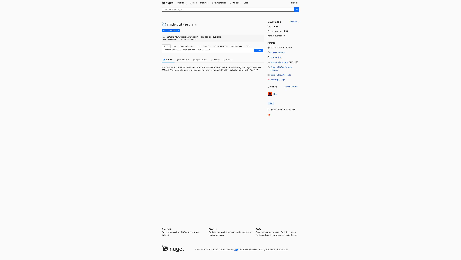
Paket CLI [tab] (207, 46)
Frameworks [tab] (183, 60)
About (215, 249)
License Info (275, 57)
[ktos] (270, 94)
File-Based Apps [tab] (236, 46)
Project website (277, 52)
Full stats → (294, 21)
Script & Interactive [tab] (221, 46)
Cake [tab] (247, 46)
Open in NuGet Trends (280, 75)
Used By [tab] (215, 60)
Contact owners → (291, 87)
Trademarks (282, 249)
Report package (277, 79)
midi (271, 103)
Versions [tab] (228, 60)
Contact (166, 229)
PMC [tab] (174, 46)
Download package (279, 62)
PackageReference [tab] (186, 46)
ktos (275, 94)
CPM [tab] (198, 46)
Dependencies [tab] (201, 60)
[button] (258, 50)
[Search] (296, 9)
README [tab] (169, 60)
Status (213, 229)
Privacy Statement (267, 249)
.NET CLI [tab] (166, 46)
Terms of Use (226, 249)
